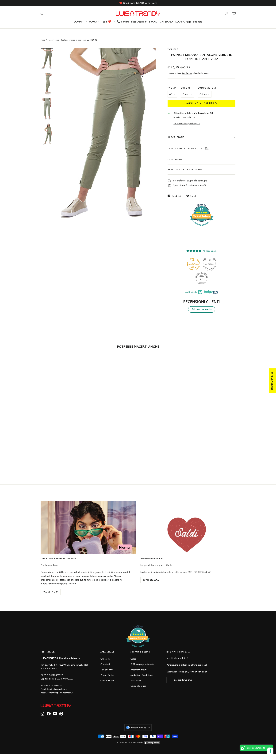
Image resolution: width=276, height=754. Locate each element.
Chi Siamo (105, 658)
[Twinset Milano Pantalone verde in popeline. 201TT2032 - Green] (42, 456)
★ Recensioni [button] (272, 381)
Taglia (172, 88)
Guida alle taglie (138, 685)
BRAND (153, 21)
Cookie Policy (107, 680)
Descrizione (176, 137)
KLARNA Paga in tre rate (188, 21)
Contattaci (105, 664)
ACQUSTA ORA (50, 591)
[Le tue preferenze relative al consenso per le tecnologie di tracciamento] (270, 751)
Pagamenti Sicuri (138, 669)
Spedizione (187, 72)
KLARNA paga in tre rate (142, 664)
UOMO (93, 21)
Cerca (133, 658)
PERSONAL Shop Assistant (185, 169)
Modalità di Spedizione (141, 675)
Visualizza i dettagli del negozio (186, 123)
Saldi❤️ (107, 21)
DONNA (79, 21)
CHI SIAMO (166, 21)
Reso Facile (135, 680)
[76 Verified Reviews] (201, 227)
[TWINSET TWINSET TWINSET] (106, 134)
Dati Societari (106, 669)
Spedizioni (175, 159)
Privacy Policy (107, 675)
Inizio (43, 39)
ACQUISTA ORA (151, 580)
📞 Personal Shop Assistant (131, 21)
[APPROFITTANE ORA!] (187, 527)
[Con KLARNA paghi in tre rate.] (88, 527)
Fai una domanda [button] (201, 309)
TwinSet (173, 49)
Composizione (207, 88)
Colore (186, 88)
